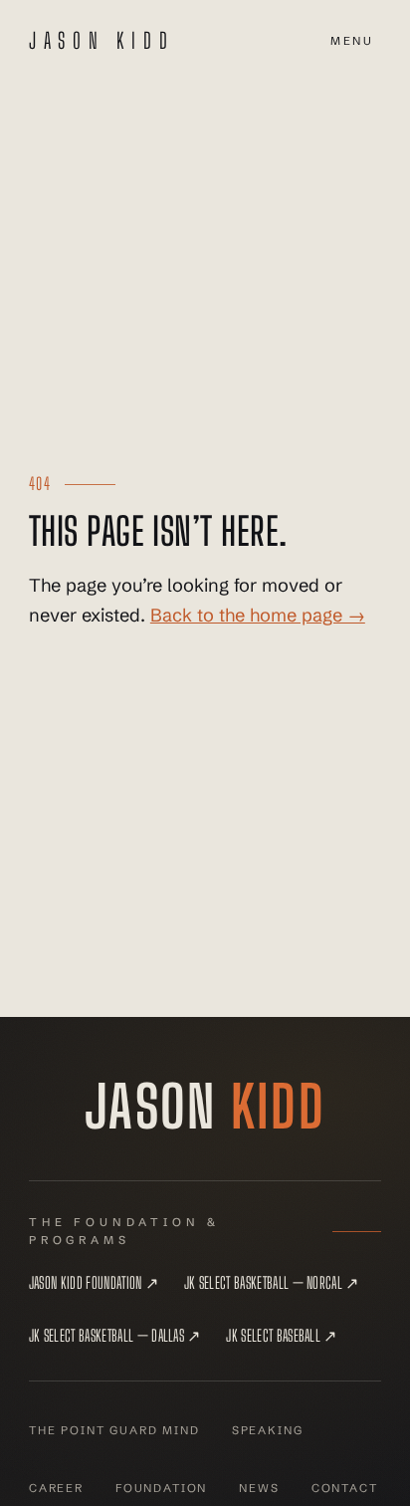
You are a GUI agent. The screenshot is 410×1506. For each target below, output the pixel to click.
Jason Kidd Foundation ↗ (93, 1282)
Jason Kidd (102, 41)
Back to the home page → (257, 615)
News (259, 1488)
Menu (351, 41)
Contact (344, 1488)
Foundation (161, 1488)
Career (56, 1488)
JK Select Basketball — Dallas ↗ (115, 1335)
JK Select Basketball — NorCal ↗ (271, 1282)
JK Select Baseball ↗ (281, 1335)
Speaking (268, 1430)
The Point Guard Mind (114, 1430)
